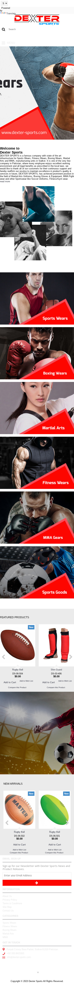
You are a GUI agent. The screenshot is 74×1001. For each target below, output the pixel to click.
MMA (5, 937)
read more (5, 181)
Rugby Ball (17, 669)
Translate (11, 13)
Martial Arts (8, 933)
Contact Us (8, 910)
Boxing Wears (10, 930)
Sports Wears (9, 922)
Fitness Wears (10, 926)
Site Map (7, 907)
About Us (7, 896)
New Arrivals (13, 783)
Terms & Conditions (12, 903)
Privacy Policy (10, 899)
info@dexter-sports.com (19, 957)
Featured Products (14, 617)
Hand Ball (19, 832)
